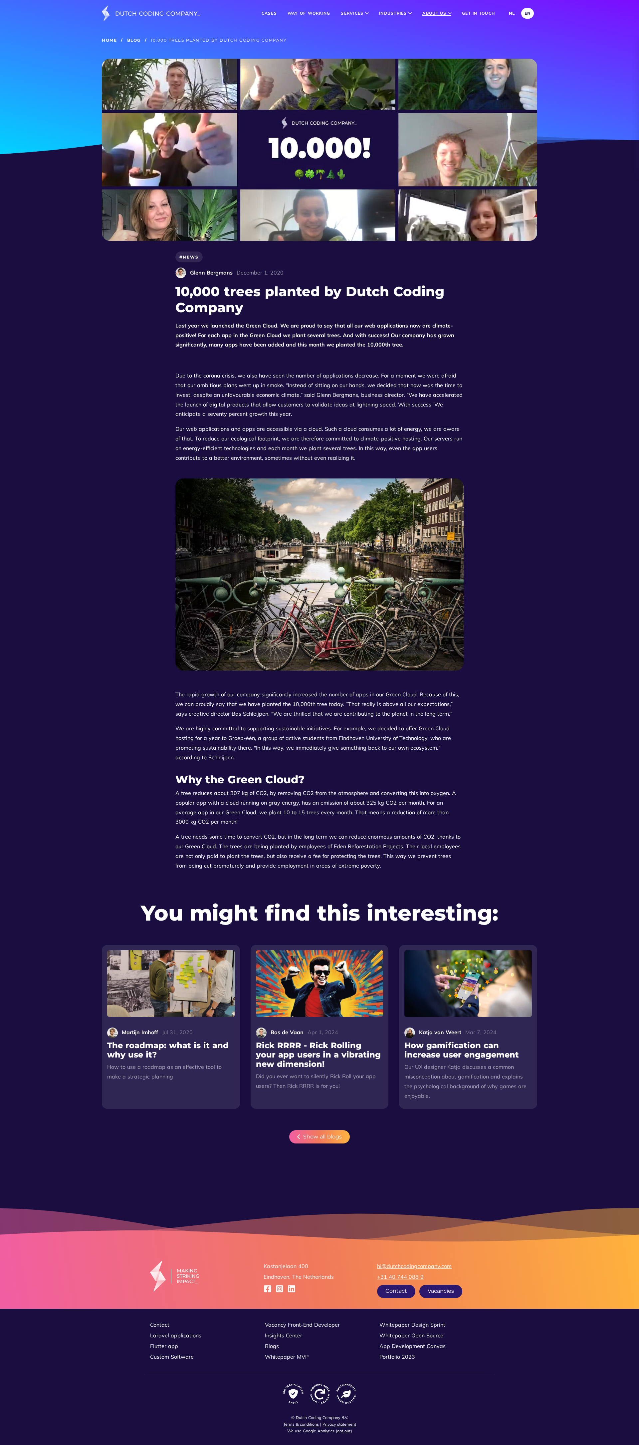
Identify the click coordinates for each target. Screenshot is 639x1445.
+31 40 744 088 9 (400, 1276)
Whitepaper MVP (287, 1356)
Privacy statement (339, 1424)
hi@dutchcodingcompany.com (414, 1266)
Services (353, 13)
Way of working (309, 13)
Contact (396, 1291)
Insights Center (283, 1335)
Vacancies (441, 1291)
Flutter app (164, 1346)
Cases (269, 13)
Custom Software (172, 1356)
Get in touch (478, 13)
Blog (134, 40)
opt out (344, 1430)
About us (435, 13)
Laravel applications (175, 1335)
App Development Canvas (412, 1346)
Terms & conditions (301, 1424)
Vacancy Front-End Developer (302, 1324)
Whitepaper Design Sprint (412, 1324)
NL (512, 13)
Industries (393, 13)
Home (109, 40)
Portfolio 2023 (397, 1356)
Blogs (272, 1346)
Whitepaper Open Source (411, 1335)
